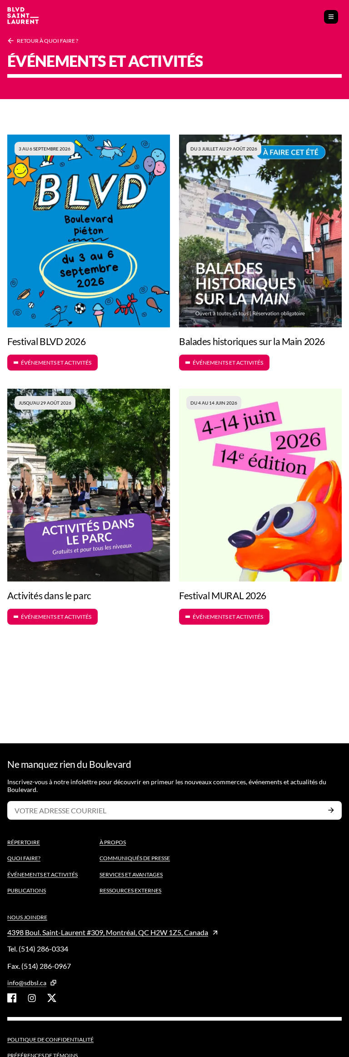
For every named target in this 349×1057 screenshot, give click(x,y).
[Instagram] (31, 997)
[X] (51, 997)
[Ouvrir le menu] (331, 17)
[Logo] (23, 16)
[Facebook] (11, 997)
